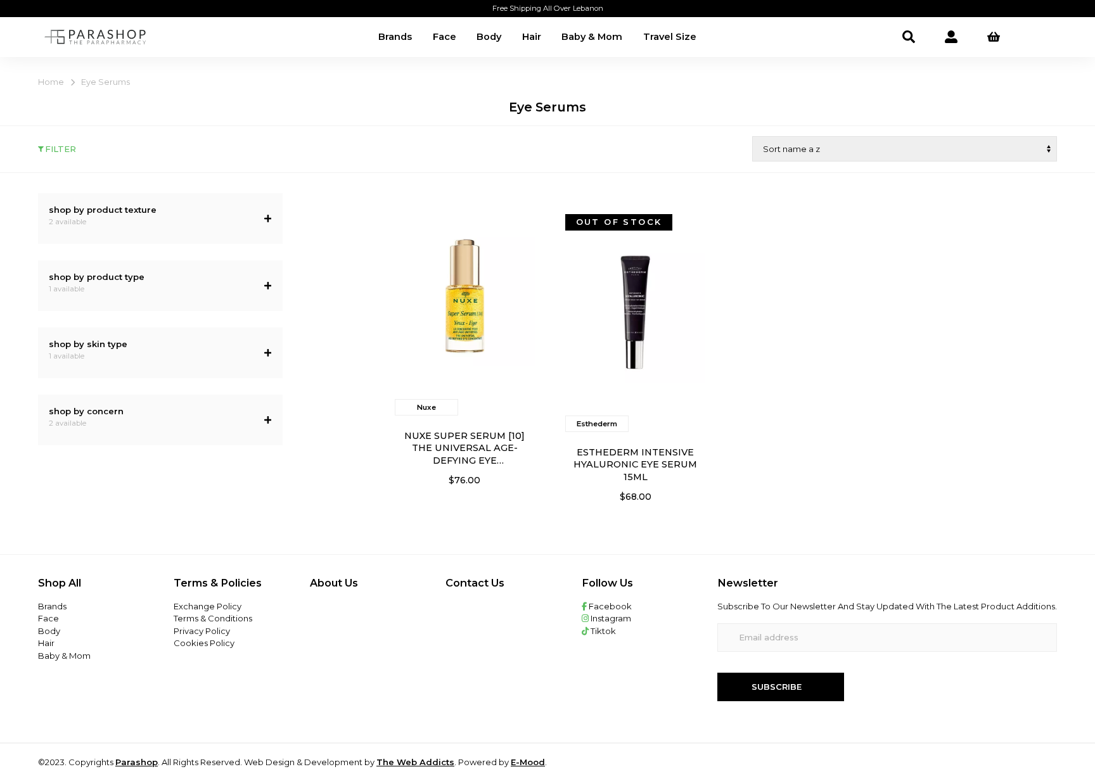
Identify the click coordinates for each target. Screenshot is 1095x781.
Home (51, 82)
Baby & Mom (591, 36)
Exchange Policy (207, 606)
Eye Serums (105, 82)
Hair (531, 36)
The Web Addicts (415, 762)
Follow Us (607, 582)
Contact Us (474, 582)
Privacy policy (202, 631)
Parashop (136, 762)
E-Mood (528, 762)
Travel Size (669, 36)
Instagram (610, 618)
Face (444, 36)
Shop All (59, 582)
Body (489, 36)
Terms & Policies (218, 582)
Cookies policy (204, 643)
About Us (334, 582)
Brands (395, 36)
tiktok (602, 631)
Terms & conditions (213, 618)
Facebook (609, 606)
